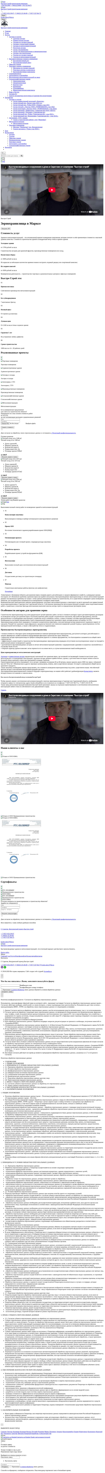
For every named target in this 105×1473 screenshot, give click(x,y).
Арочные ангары (19, 38)
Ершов (76, 1432)
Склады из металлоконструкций (24, 57)
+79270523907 (6, 5)
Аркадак (14, 1433)
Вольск (28, 1432)
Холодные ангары (19, 48)
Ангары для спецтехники (22, 53)
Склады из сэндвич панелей (23, 55)
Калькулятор (9, 132)
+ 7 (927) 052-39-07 (7, 13)
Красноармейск (68, 1432)
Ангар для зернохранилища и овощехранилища (30, 51)
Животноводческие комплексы (24, 90)
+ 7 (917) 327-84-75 (34, 13)
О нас (7, 33)
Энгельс (10, 1432)
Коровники (17, 86)
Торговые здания (15, 142)
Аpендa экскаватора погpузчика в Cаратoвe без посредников (30, 96)
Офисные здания (15, 64)
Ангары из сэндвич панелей (23, 42)
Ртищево (41, 1432)
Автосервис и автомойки (18, 144)
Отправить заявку (7, 992)
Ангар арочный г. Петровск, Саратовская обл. (29, 112)
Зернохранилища (19, 81)
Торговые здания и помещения (20, 66)
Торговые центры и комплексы (24, 70)
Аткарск (59, 1432)
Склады (11, 136)
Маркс (4, 15)
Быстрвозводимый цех (21, 61)
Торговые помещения (16, 125)
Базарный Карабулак (31, 1433)
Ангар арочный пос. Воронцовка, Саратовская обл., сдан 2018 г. (35, 116)
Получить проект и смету (9, 457)
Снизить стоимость (8, 427)
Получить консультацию (9, 913)
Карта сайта (5, 952)
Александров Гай (45, 1433)
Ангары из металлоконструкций (24, 46)
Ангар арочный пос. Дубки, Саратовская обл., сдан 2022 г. (33, 114)
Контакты (8, 147)
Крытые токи (17, 85)
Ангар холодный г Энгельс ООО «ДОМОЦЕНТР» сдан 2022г (35, 109)
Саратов (4, 1432)
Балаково (16, 1432)
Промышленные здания (17, 140)
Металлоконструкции (16, 121)
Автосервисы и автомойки (18, 75)
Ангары (12, 134)
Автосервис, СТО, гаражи (18, 118)
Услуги (7, 35)
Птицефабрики (18, 88)
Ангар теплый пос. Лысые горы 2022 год (27, 103)
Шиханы (21, 1433)
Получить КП (6, 228)
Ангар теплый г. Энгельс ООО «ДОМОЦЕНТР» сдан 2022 (34, 107)
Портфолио (9, 97)
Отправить (5, 1467)
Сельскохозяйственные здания (19, 79)
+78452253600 (16, 5)
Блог (6, 131)
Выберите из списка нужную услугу (13, 1455)
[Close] (1, 692)
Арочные (4, 656)
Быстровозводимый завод (22, 62)
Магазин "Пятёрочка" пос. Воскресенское (27, 127)
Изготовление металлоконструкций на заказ (24, 77)
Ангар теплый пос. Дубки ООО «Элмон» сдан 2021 (31, 105)
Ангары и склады (15, 37)
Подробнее (9, 591)
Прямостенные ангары (21, 40)
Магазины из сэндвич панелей (24, 68)
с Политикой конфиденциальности (63, 433)
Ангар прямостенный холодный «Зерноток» (28, 101)
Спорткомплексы (15, 73)
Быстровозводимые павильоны (24, 72)
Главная (7, 31)
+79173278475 (26, 5)
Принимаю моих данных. (31, 990)
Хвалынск (7, 1433)
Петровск (52, 1432)
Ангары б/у (13, 94)
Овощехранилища (19, 83)
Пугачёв (35, 1432)
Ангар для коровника (20, 50)
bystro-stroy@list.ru (7, 17)
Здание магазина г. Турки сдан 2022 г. (26, 129)
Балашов (23, 1432)
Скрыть (3, 690)
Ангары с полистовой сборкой (24, 44)
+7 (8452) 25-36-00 (20, 13)
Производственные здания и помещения (23, 59)
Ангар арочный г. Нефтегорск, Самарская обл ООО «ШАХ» (34, 110)
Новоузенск (83, 1432)
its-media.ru (48, 971)
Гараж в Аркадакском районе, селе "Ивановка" (29, 120)
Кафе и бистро (14, 92)
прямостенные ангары (17, 656)
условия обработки (17, 990)
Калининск (92, 1432)
